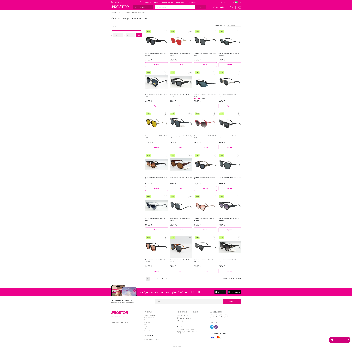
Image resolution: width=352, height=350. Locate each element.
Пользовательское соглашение (153, 320)
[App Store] (220, 292)
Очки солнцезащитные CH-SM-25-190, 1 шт (204, 219)
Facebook (215, 2)
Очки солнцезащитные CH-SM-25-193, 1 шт (229, 54)
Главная (113, 12)
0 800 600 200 (117, 2)
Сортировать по (220, 25)
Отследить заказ (167, 2)
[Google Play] (234, 292)
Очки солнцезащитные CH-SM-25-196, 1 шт (180, 260)
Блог (145, 324)
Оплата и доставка (149, 315)
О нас (145, 326)
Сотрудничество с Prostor (151, 339)
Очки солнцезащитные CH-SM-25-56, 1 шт (205, 54)
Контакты (147, 322)
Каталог (141, 7)
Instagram (218, 2)
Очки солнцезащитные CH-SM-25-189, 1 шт (180, 219)
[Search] (200, 7)
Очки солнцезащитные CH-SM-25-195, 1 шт (155, 260)
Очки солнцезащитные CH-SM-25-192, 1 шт (229, 219)
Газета (156, 2)
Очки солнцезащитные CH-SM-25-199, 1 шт (204, 260)
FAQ (145, 328)
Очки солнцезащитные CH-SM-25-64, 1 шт (205, 178)
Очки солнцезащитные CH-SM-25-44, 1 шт (230, 136)
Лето (120, 12)
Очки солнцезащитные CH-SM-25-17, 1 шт (230, 95)
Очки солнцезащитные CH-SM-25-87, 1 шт (156, 219)
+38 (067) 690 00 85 (185, 318)
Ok (139, 35)
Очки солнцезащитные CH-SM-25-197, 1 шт (155, 54)
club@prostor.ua (184, 321)
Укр (240, 2)
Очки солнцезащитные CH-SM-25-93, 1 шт (156, 95)
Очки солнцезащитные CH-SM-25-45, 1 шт (156, 178)
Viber (224, 2)
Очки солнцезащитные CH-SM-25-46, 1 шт (181, 178)
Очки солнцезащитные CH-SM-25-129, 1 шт (180, 54)
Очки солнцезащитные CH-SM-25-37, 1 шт (205, 95)
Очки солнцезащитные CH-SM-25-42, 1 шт (205, 136)
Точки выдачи (146, 2)
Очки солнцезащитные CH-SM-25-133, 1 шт (180, 95)
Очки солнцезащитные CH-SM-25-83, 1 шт (230, 178)
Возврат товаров (149, 317)
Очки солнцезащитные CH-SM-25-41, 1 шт (181, 136)
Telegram (221, 2)
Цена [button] (113, 27)
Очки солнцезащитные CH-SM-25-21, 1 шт (156, 136)
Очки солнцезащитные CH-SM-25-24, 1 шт (230, 260)
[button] (165, 31)
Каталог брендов (149, 331)
